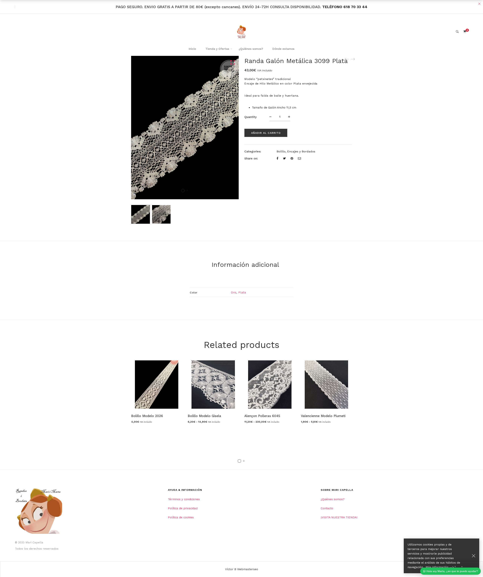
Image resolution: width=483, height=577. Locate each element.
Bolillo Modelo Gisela (204, 416)
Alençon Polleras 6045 (262, 416)
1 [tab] (239, 461)
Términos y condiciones (184, 499)
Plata (242, 292)
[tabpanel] (156, 391)
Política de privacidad (183, 508)
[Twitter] (284, 158)
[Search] (457, 32)
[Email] (299, 158)
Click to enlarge (233, 62)
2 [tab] (244, 461)
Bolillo (281, 151)
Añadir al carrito (266, 132)
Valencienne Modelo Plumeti (323, 416)
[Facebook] (277, 158)
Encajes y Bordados (301, 151)
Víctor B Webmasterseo (241, 569)
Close (479, 4)
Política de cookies (181, 517)
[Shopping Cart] (464, 32)
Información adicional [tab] (245, 264)
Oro (233, 292)
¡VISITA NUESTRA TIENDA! (339, 517)
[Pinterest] (292, 158)
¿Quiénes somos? (333, 499)
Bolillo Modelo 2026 (147, 416)
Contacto (327, 508)
